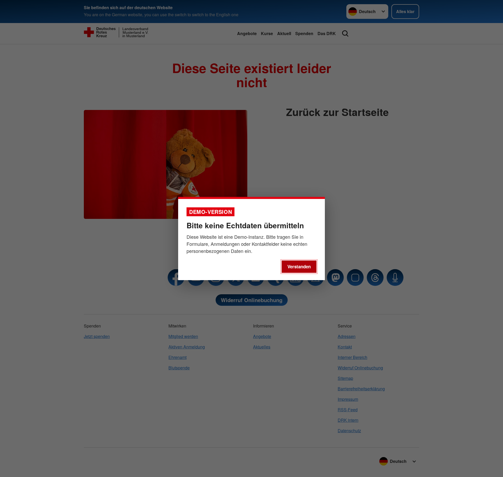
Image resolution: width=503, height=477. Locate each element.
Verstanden (299, 266)
